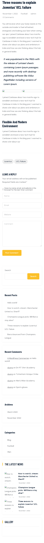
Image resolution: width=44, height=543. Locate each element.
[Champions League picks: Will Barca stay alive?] (10, 492)
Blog (9, 440)
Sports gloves (21, 387)
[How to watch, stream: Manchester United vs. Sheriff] (10, 478)
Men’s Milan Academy (25, 381)
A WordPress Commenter (18, 358)
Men (9, 452)
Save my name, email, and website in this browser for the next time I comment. (20, 189)
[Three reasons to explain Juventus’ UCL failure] (10, 506)
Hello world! (12, 303)
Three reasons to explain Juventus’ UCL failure (27, 504)
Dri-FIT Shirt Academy (25, 368)
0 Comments (8, 17)
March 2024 (12, 412)
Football (24, 14)
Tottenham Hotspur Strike (27, 374)
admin (33, 14)
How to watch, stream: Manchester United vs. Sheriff (28, 476)
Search (8, 270)
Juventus (8, 161)
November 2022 (14, 418)
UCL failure (21, 161)
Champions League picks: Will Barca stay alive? (27, 490)
